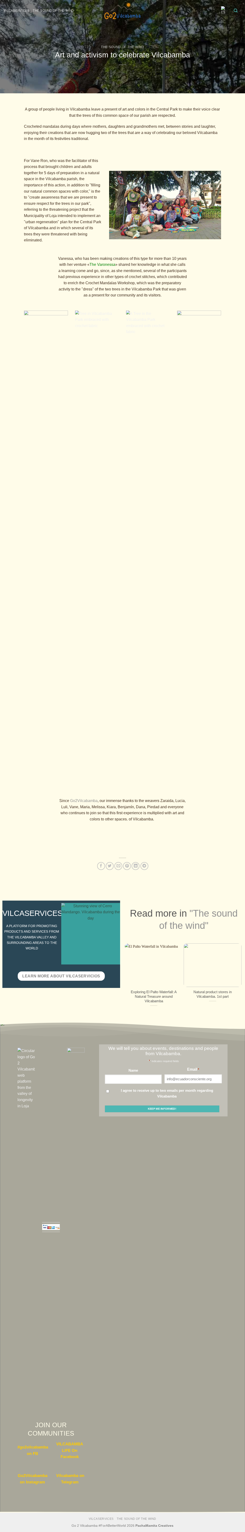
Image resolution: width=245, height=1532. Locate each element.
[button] (236, 10)
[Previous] (127, 979)
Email (193, 1069)
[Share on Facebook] (101, 866)
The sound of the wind (53, 10)
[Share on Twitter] (110, 866)
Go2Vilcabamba (84, 801)
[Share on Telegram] (144, 866)
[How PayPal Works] (51, 1227)
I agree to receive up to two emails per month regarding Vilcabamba (167, 1093)
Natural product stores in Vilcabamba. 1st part (213, 994)
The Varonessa (102, 264)
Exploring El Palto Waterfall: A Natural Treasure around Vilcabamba (154, 996)
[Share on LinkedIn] (135, 866)
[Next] (239, 979)
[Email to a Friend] (118, 866)
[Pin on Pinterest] (127, 866)
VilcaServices (16, 10)
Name (133, 1070)
